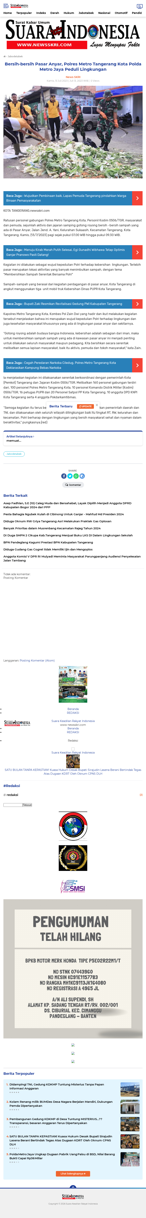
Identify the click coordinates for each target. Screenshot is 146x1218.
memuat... (13, 440)
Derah (54, 13)
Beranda (73, 709)
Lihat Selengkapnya (72, 1173)
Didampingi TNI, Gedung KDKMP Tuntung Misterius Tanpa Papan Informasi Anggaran (57, 1086)
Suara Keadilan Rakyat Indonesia (73, 721)
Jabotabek (86, 13)
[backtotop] (73, 1188)
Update (86, 406)
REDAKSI (73, 713)
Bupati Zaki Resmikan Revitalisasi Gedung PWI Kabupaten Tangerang (73, 304)
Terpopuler (24, 13)
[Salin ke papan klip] (82, 476)
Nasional (104, 13)
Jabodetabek (14, 453)
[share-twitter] (70, 476)
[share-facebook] (64, 476)
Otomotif (121, 13)
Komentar (75, 484)
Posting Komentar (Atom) (37, 660)
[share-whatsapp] (76, 476)
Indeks (41, 13)
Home (7, 13)
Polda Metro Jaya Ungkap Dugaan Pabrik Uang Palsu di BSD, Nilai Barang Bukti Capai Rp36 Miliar (62, 1156)
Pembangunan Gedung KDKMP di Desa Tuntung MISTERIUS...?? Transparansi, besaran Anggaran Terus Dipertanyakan (56, 1121)
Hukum (69, 13)
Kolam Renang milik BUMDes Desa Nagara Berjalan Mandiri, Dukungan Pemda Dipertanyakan (61, 1103)
